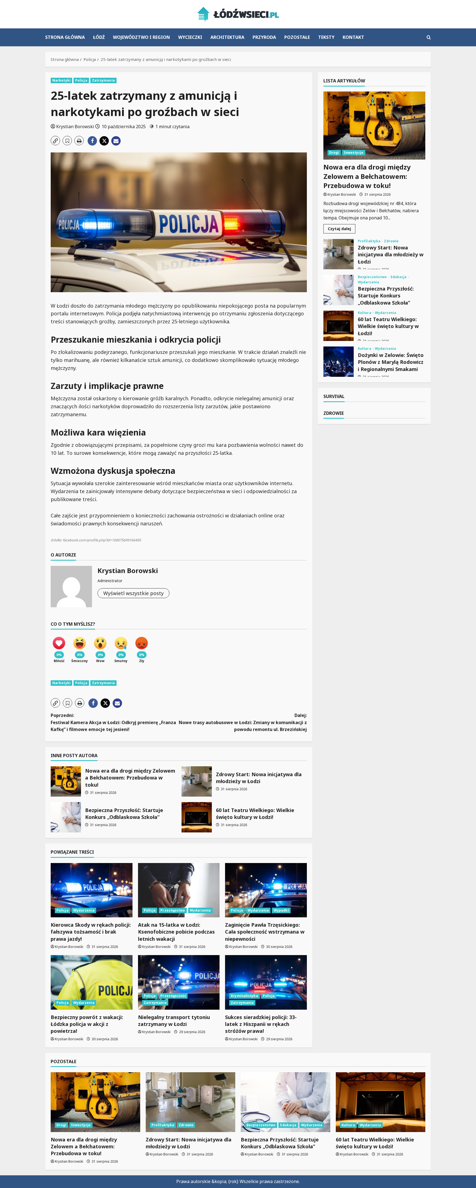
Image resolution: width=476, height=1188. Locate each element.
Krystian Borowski (75, 126)
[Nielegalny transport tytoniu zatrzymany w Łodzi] (179, 982)
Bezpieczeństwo (373, 277)
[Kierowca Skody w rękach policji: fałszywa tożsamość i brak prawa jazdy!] (91, 890)
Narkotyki (61, 80)
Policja (81, 80)
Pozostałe (297, 37)
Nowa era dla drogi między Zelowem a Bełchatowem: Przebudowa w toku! (66, 781)
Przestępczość (173, 995)
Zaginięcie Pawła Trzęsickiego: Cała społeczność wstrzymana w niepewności (264, 931)
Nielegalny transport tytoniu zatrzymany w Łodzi (174, 1020)
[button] (429, 37)
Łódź (99, 37)
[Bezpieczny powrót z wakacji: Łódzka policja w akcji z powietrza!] (91, 982)
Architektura (227, 37)
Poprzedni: (113, 722)
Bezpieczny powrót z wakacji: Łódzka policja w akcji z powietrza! (87, 1024)
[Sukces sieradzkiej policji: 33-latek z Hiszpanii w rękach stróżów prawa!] (266, 982)
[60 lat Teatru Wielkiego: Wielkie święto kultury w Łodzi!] (380, 1102)
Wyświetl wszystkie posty (133, 593)
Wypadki (281, 910)
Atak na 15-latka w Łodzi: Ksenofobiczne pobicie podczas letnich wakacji (176, 931)
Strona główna (65, 37)
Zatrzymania (103, 80)
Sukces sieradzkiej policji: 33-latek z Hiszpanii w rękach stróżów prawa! (261, 1024)
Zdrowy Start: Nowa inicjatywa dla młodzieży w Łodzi (197, 781)
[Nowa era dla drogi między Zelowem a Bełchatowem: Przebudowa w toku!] (374, 126)
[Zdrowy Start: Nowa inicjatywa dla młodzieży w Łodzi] (190, 1102)
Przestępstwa (172, 910)
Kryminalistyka (244, 995)
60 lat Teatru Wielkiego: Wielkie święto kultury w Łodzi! (197, 817)
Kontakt (353, 37)
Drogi (334, 152)
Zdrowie (391, 241)
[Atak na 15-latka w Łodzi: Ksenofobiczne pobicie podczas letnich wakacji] (179, 890)
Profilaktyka (369, 241)
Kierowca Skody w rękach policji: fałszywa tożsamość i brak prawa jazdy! (91, 931)
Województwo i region (141, 37)
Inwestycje (354, 152)
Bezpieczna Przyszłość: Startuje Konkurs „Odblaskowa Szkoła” (66, 817)
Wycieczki (190, 37)
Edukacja (399, 277)
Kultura (365, 313)
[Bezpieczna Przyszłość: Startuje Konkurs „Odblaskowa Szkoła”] (285, 1102)
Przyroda (264, 37)
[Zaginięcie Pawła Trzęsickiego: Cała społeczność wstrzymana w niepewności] (266, 890)
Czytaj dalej (341, 229)
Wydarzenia (83, 910)
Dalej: (243, 722)
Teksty (326, 37)
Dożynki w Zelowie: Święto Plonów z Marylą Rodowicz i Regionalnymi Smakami (338, 361)
